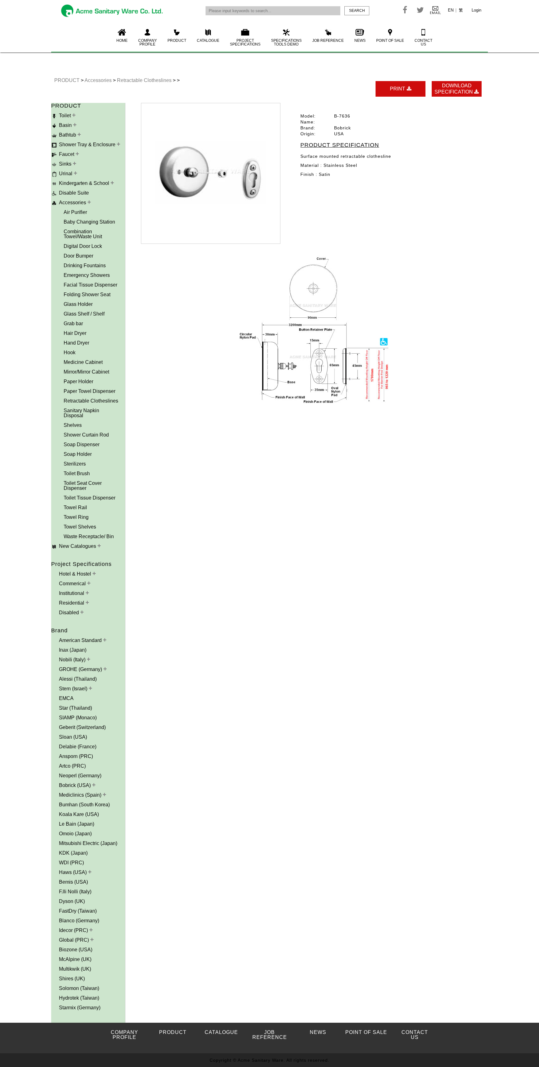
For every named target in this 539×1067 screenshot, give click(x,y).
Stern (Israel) (74, 688)
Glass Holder (78, 304)
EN (451, 10)
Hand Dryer (76, 342)
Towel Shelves (80, 526)
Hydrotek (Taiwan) (79, 998)
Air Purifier (75, 212)
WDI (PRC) (71, 862)
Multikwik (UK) (75, 969)
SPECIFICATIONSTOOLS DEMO (286, 42)
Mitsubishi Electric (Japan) (88, 843)
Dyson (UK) (72, 901)
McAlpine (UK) (75, 959)
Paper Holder (78, 381)
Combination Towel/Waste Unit (83, 234)
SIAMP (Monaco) (78, 717)
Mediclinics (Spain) (81, 795)
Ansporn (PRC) (76, 756)
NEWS (360, 40)
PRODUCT (177, 40)
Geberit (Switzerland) (82, 727)
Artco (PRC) (72, 766)
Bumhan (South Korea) (84, 804)
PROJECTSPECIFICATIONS (245, 42)
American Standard (81, 640)
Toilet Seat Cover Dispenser (83, 485)
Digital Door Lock (83, 246)
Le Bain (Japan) (76, 824)
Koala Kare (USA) (79, 814)
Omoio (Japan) (75, 833)
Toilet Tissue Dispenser (89, 497)
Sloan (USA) (73, 737)
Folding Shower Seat (87, 294)
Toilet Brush (77, 473)
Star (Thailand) (75, 708)
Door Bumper (78, 255)
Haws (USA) (73, 872)
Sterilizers (75, 463)
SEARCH (357, 10)
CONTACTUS (423, 42)
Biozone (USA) (75, 949)
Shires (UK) (72, 978)
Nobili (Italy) (73, 659)
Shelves (73, 425)
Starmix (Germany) (79, 1007)
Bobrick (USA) (75, 785)
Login (476, 10)
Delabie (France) (77, 746)
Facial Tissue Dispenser (90, 284)
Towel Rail (75, 507)
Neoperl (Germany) (80, 775)
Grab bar (73, 323)
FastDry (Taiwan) (78, 911)
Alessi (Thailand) (78, 679)
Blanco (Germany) (79, 920)
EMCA (66, 698)
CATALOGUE (208, 40)
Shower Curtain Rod (86, 434)
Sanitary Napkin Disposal (81, 413)
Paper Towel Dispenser (89, 391)
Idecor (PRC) (74, 930)
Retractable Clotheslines (145, 80)
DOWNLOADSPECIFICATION (454, 88)
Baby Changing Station (89, 222)
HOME (122, 40)
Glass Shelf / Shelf (84, 313)
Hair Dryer (75, 333)
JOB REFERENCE (328, 40)
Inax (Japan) (72, 650)
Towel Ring (76, 517)
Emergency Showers (87, 275)
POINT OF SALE (390, 40)
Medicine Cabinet (83, 362)
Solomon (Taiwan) (79, 988)
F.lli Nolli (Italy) (75, 891)
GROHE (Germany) (81, 669)
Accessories (99, 80)
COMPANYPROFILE (147, 42)
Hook (69, 352)
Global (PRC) (74, 940)
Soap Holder (78, 454)
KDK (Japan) (73, 853)
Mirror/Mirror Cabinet (86, 371)
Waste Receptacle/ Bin (89, 536)
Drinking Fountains (85, 265)
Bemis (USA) (73, 882)
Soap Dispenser (82, 444)
